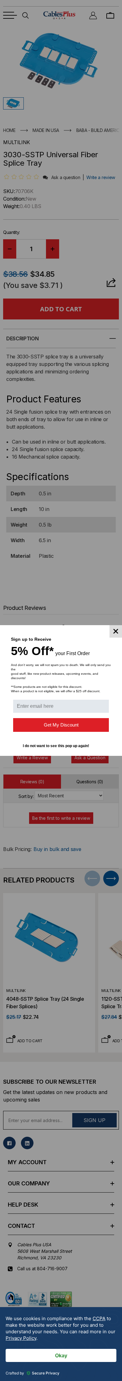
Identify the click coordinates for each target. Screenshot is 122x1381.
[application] (61, 1344)
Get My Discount (61, 724)
